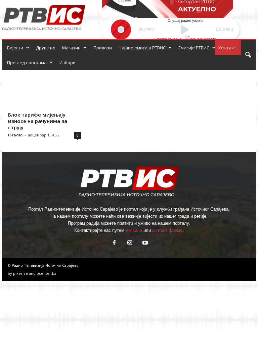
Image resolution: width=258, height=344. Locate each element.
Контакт (227, 48)
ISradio (15, 134)
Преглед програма (27, 62)
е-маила (134, 230)
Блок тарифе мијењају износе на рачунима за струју (37, 121)
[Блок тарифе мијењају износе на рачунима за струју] (44, 89)
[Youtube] (144, 243)
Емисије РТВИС (193, 48)
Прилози (102, 48)
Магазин (71, 48)
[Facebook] (114, 243)
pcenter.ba (46, 273)
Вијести (15, 48)
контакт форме (167, 230)
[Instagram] (129, 243)
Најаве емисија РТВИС (142, 48)
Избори (67, 62)
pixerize (21, 273)
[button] (248, 55)
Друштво (45, 48)
